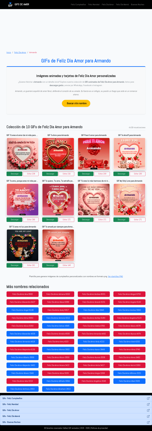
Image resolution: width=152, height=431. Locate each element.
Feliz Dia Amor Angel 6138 (23, 310)
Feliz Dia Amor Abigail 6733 (129, 294)
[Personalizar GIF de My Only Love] (129, 200)
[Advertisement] (76, 30)
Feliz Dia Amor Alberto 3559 (22, 357)
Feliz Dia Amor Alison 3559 (58, 357)
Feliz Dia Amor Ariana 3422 (58, 365)
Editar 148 (67, 265)
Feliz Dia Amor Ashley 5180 (94, 318)
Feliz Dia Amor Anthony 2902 (23, 389)
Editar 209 (102, 174)
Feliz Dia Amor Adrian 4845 (58, 325)
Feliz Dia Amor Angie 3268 (94, 373)
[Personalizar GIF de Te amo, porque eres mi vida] (23, 200)
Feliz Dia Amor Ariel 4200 (129, 341)
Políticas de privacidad (99, 428)
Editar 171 (102, 219)
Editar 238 (31, 174)
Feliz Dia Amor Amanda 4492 (94, 333)
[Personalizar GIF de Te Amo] (58, 154)
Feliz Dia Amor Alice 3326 (58, 373)
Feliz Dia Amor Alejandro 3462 (22, 365)
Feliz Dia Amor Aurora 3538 (94, 357)
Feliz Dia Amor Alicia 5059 (22, 325)
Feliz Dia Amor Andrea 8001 (93, 294)
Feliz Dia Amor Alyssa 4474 (129, 333)
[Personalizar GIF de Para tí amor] (94, 154)
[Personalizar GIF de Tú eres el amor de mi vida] (23, 154)
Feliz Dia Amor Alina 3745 (129, 349)
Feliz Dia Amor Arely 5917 (58, 310)
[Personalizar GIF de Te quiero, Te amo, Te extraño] (58, 200)
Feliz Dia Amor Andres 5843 (129, 310)
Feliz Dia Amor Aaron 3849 (94, 349)
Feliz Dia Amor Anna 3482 (129, 357)
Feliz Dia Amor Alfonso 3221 (129, 373)
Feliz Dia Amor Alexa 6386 (58, 302)
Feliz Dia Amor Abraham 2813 (58, 389)
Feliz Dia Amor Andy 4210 (93, 341)
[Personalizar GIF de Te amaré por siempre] (58, 245)
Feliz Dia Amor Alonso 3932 (58, 349)
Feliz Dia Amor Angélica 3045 (94, 381)
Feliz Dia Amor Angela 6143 (129, 302)
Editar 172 (67, 219)
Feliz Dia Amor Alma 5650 (22, 318)
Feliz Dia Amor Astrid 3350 (129, 365)
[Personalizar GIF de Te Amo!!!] (129, 154)
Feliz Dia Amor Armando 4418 (22, 341)
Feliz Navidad (93, 4)
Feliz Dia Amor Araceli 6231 (94, 302)
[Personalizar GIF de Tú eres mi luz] (23, 245)
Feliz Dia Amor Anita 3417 (93, 365)
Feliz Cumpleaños (78, 4)
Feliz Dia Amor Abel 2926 (129, 381)
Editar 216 (67, 174)
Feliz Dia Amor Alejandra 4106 (22, 349)
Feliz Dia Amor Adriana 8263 (58, 294)
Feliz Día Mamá (122, 4)
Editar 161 (31, 265)
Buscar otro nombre (77, 103)
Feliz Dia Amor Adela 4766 (94, 325)
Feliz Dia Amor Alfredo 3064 (58, 381)
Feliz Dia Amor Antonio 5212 (58, 318)
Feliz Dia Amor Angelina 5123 (129, 318)
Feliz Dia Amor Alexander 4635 (22, 333)
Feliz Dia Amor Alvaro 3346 (23, 373)
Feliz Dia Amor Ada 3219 (22, 381)
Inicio (9, 52)
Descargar (15, 174)
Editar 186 (31, 219)
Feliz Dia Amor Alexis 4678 (129, 325)
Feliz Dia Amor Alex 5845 (94, 310)
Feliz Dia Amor (108, 4)
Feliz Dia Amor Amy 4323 (58, 341)
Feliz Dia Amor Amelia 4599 (58, 333)
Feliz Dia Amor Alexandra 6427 (22, 302)
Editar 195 (138, 174)
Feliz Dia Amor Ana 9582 (22, 294)
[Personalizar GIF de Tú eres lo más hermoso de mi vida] (94, 200)
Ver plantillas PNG (115, 276)
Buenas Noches (137, 4)
